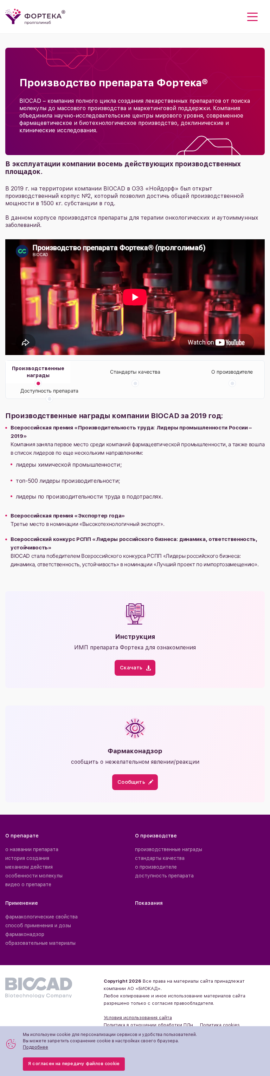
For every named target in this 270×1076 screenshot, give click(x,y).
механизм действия (29, 867)
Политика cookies (220, 1025)
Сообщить (131, 782)
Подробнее (35, 1047)
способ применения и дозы (38, 925)
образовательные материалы (40, 943)
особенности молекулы (34, 875)
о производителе (156, 867)
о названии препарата (31, 849)
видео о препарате (28, 884)
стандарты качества (160, 858)
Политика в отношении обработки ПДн (148, 1025)
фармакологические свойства (41, 917)
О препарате (22, 835)
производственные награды (168, 849)
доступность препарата (164, 875)
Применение (21, 903)
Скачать (131, 667)
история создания (27, 858)
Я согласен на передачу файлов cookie (74, 1063)
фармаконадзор (24, 934)
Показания (149, 903)
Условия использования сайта (138, 1017)
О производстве (156, 835)
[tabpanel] (135, 492)
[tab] (38, 372)
